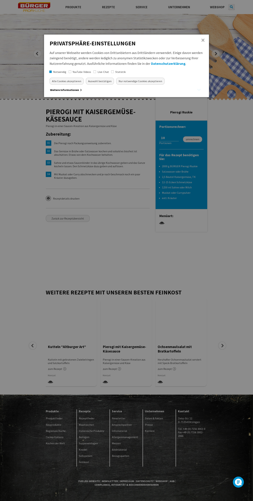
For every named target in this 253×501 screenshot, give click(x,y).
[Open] (238, 482)
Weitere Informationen (65, 90)
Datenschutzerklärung (168, 64)
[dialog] (126, 65)
